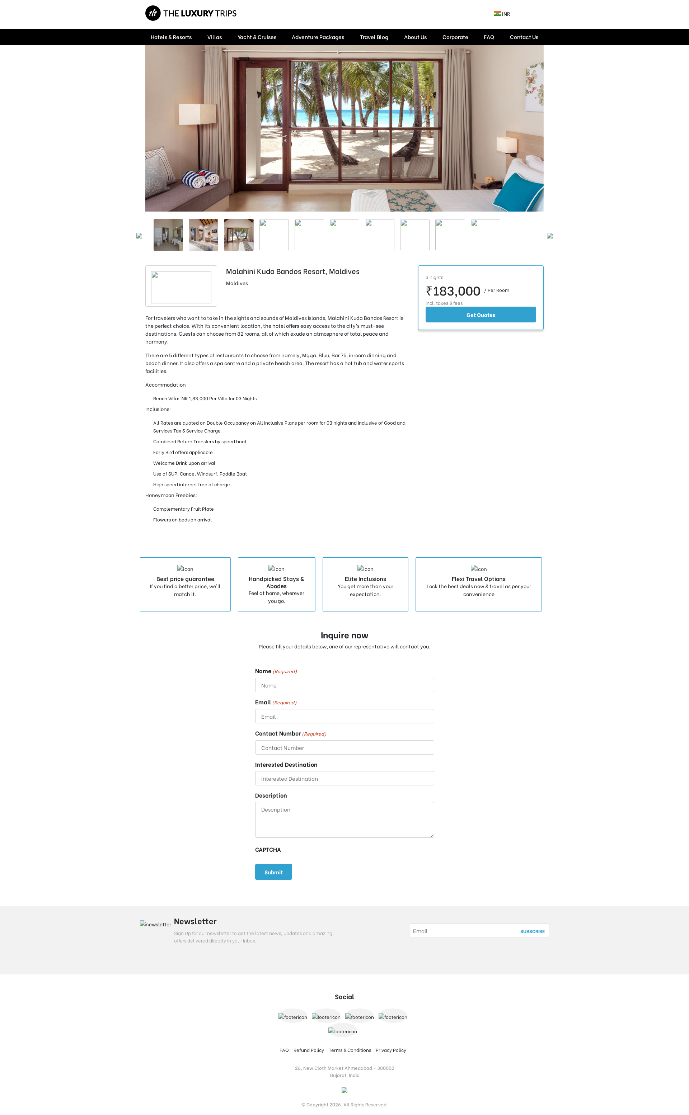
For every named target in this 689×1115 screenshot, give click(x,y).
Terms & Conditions (350, 1049)
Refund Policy (309, 1049)
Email (275, 702)
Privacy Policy (391, 1049)
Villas (214, 37)
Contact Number (290, 733)
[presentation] (139, 235)
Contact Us (524, 37)
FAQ (489, 37)
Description (271, 795)
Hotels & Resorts (171, 37)
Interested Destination (286, 764)
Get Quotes (481, 314)
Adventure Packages (318, 37)
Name (276, 671)
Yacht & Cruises (257, 37)
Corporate (455, 37)
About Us (415, 37)
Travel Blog (374, 37)
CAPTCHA (268, 849)
